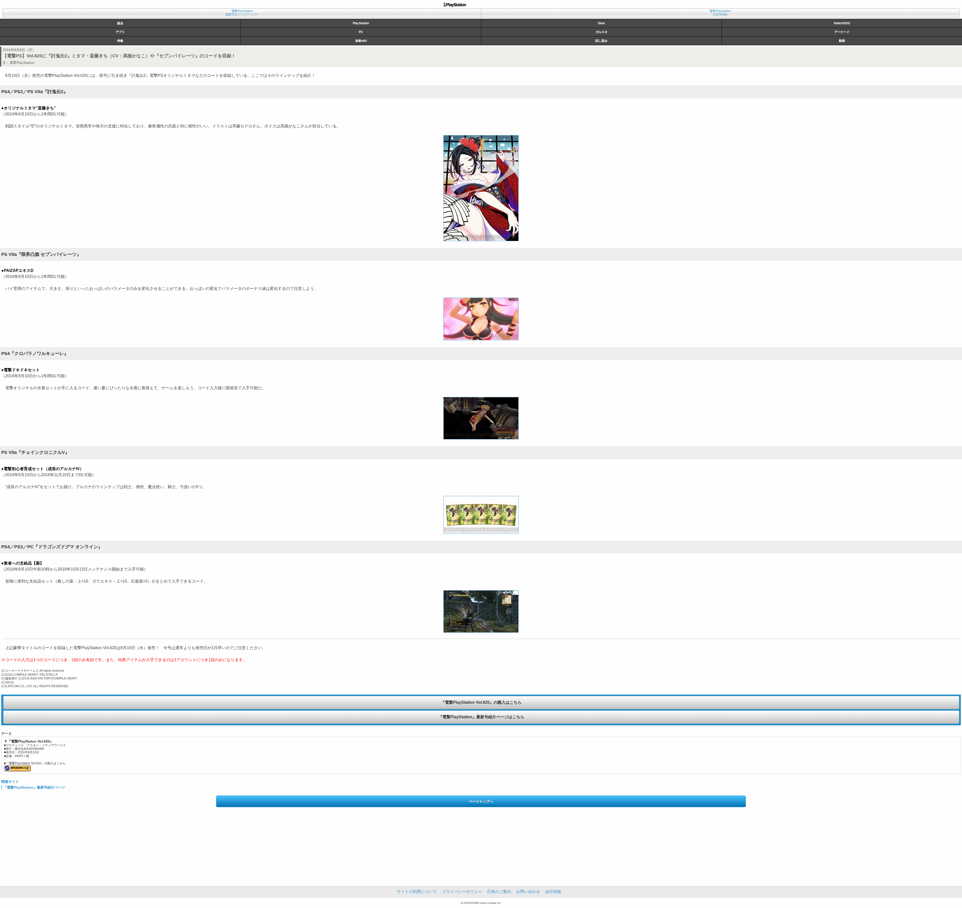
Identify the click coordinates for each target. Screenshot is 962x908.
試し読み (601, 41)
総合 (120, 23)
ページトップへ (481, 801)
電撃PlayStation (22, 63)
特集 (120, 41)
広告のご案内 (499, 891)
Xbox (601, 23)
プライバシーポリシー (462, 891)
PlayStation (361, 23)
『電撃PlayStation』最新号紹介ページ (34, 787)
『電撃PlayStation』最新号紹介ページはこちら (481, 717)
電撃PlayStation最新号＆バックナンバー (242, 12)
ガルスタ (601, 32)
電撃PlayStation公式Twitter (720, 12)
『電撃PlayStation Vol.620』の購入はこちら (481, 702)
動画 (842, 41)
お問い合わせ (528, 891)
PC (361, 32)
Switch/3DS (842, 23)
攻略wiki (361, 41)
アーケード (842, 32)
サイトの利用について (417, 891)
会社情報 (553, 891)
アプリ (120, 32)
